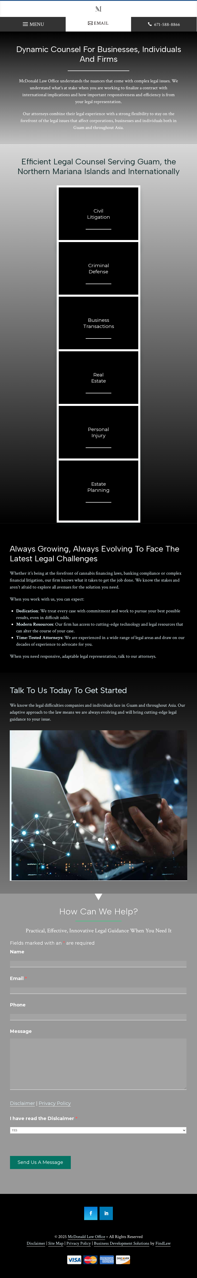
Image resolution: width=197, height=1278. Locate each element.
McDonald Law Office (86, 1237)
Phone (18, 1005)
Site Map (55, 1243)
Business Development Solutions (121, 1243)
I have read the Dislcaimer (43, 1118)
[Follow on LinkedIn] (106, 1213)
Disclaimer (22, 1103)
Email (101, 23)
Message (21, 1031)
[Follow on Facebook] (90, 1213)
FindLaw (163, 1243)
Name (17, 952)
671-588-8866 (167, 24)
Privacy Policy (55, 1103)
